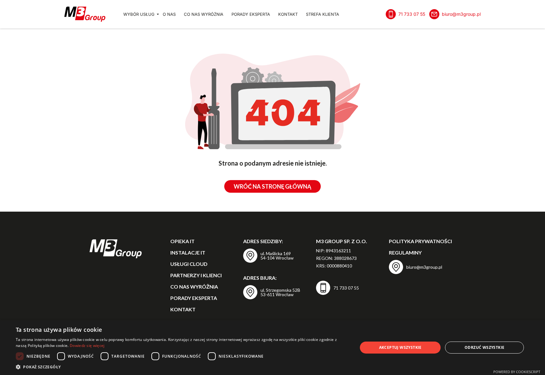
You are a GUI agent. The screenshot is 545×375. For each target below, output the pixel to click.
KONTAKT (288, 14)
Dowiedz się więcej (87, 345)
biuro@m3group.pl (461, 14)
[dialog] (272, 347)
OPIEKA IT (182, 241)
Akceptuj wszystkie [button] (400, 347)
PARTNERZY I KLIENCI (196, 275)
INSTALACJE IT (187, 252)
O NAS (169, 14)
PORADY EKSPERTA (250, 14)
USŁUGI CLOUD (189, 264)
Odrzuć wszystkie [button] (484, 347)
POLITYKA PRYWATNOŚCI (420, 241)
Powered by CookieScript (516, 371)
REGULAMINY (405, 252)
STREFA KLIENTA (322, 14)
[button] (182, 367)
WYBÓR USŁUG (139, 14)
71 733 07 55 (411, 14)
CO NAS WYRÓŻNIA (203, 14)
